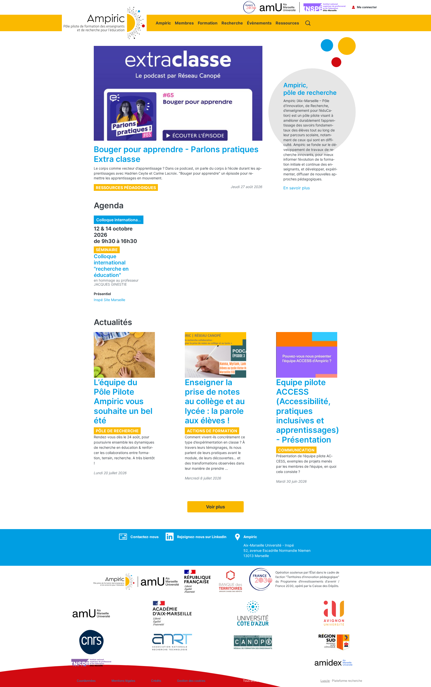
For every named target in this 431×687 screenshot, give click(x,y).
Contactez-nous (144, 537)
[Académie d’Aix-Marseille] (172, 612)
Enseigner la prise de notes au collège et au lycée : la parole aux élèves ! (215, 401)
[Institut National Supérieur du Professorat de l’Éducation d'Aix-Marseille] (91, 662)
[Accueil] (104, 9)
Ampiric (163, 22)
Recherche (232, 22)
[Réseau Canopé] (253, 641)
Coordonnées (86, 681)
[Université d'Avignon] (334, 612)
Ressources (287, 22)
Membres (184, 22)
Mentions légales (123, 681)
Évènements (259, 22)
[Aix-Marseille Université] (91, 612)
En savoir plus (296, 187)
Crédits (156, 681)
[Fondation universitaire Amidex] (334, 662)
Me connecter (367, 7)
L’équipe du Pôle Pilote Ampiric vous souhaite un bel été (123, 401)
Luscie (325, 681)
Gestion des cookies (191, 681)
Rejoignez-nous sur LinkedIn (201, 537)
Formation (207, 22)
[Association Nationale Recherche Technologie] (172, 641)
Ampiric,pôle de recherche (310, 88)
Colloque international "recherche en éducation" (142, 219)
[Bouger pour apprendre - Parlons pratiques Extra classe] (178, 93)
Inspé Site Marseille (109, 300)
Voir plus (215, 506)
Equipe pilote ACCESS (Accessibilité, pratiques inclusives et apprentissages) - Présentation (307, 411)
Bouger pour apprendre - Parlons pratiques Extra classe (176, 154)
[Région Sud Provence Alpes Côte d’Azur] (334, 641)
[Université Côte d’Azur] (253, 612)
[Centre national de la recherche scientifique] (91, 641)
